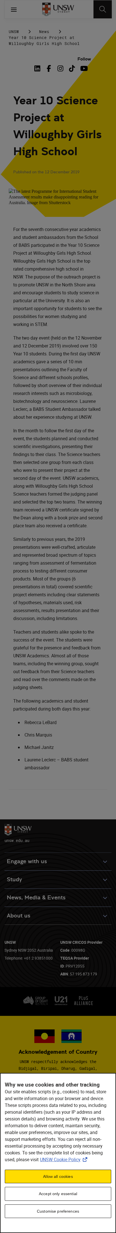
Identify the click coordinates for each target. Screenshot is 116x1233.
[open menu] (14, 9)
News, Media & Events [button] (36, 897)
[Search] (102, 9)
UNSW (14, 31)
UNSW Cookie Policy (65, 1159)
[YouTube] (83, 68)
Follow (84, 59)
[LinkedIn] (38, 68)
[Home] (58, 9)
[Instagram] (60, 68)
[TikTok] (72, 68)
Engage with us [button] (27, 861)
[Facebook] (49, 68)
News (44, 31)
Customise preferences (58, 1211)
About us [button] (18, 915)
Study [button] (14, 879)
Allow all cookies (58, 1176)
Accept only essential (58, 1193)
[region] (58, 1153)
